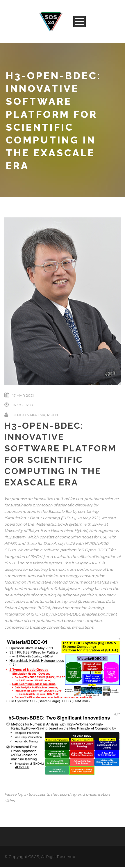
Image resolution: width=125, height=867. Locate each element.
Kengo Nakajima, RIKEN (35, 415)
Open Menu (79, 21)
